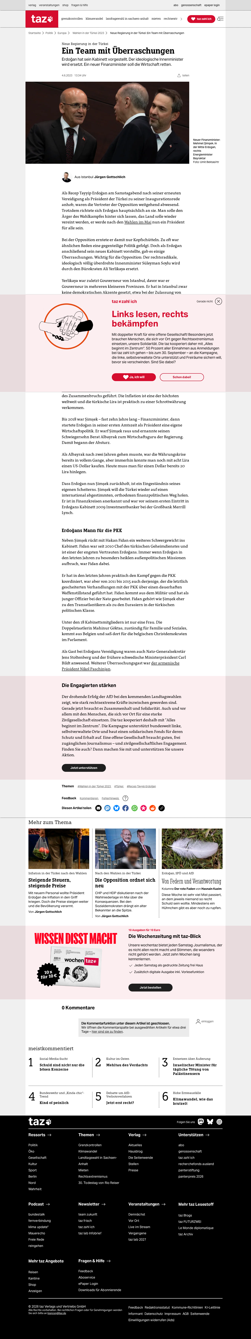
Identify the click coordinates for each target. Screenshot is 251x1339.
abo (181, 1145)
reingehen (35, 1246)
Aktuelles (135, 1145)
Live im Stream (139, 1227)
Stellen (133, 1164)
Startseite (34, 33)
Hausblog (135, 1151)
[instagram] (219, 1123)
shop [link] (65, 5)
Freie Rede (36, 1239)
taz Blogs (185, 1215)
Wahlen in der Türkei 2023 (88, 33)
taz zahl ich (186, 1158)
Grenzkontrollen (90, 1145)
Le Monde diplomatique (196, 1228)
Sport (32, 1170)
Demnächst (136, 1214)
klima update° (38, 1227)
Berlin (32, 1176)
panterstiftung (188, 1170)
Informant (136, 1314)
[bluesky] (210, 1123)
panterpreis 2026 (191, 1176)
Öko (31, 1151)
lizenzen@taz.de (56, 1313)
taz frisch (85, 1221)
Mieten (83, 1170)
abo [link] (176, 5)
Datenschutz (154, 1314)
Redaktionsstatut (158, 1307)
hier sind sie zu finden (107, 1032)
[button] (220, 19)
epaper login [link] (212, 5)
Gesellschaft (37, 1158)
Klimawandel (87, 1151)
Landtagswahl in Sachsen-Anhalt (97, 1161)
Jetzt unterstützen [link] (83, 768)
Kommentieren (89, 798)
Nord (32, 1183)
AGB (186, 1314)
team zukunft (87, 1214)
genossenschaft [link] (191, 5)
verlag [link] (32, 5)
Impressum (173, 1314)
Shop (32, 1285)
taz (40, 1122)
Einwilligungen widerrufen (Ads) (151, 1320)
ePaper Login (88, 1284)
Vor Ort (133, 1221)
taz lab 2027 (137, 1239)
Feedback (85, 1271)
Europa (62, 33)
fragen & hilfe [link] (79, 5)
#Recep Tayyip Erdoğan (141, 786)
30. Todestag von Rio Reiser (98, 1183)
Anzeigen (35, 1291)
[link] (73, 18)
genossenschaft (190, 1151)
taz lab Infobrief (89, 1233)
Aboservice (86, 1277)
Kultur (32, 1164)
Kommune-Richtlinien (188, 1307)
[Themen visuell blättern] (181, 19)
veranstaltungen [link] (49, 5)
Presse (133, 1170)
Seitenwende (199, 1314)
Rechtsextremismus (92, 1176)
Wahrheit (35, 1189)
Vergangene (137, 1233)
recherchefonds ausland (196, 1164)
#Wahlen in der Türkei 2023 (94, 786)
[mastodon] (201, 1123)
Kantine (34, 1278)
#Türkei (119, 786)
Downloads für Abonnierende (99, 1290)
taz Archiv (185, 1234)
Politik (49, 33)
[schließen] (219, 301)
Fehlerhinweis (110, 798)
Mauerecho (36, 1233)
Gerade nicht (205, 301)
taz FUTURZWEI (189, 1222)
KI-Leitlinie (212, 1307)
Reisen (33, 1272)
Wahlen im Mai (137, 222)
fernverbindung (39, 1221)
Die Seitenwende (140, 1158)
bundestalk (36, 1214)
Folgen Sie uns (186, 1122)
